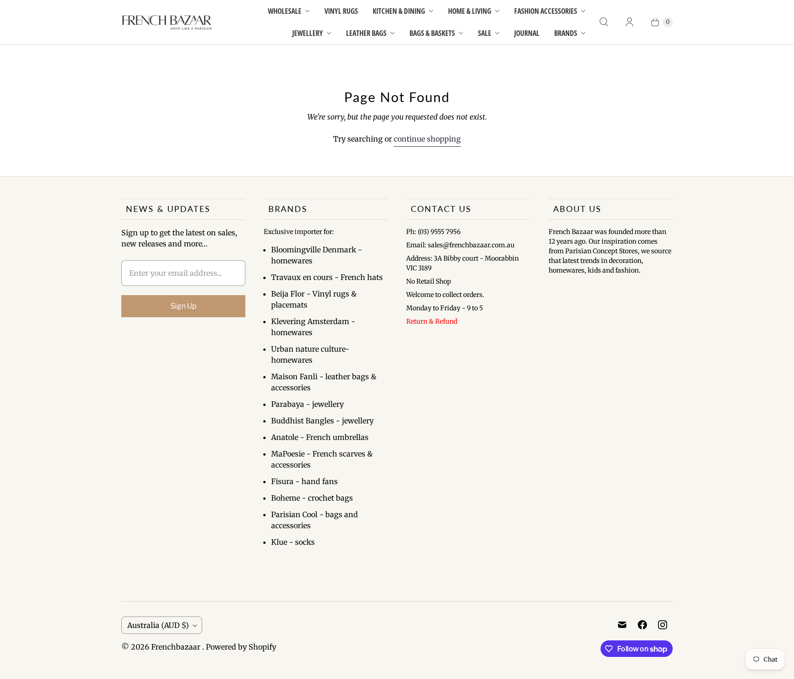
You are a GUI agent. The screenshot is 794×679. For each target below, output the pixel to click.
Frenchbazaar (176, 646)
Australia (158, 625)
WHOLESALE (284, 11)
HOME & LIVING (469, 11)
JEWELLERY (307, 33)
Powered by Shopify (241, 646)
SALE (484, 33)
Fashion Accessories (545, 11)
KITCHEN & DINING (399, 11)
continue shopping (427, 138)
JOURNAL (526, 33)
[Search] (604, 22)
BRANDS (565, 33)
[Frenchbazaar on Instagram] (662, 624)
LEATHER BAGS (366, 33)
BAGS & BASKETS (432, 33)
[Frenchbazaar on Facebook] (642, 624)
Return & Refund (431, 321)
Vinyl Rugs (341, 11)
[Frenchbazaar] (167, 22)
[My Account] (629, 22)
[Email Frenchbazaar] (622, 624)
